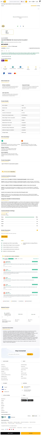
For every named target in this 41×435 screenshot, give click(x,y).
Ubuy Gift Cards (24, 374)
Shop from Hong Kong (24, 422)
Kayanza (2, 410)
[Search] (26, 1)
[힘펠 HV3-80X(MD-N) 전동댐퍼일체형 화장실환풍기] (7, 316)
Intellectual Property (5, 369)
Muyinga (2, 405)
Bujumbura (3, 398)
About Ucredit (23, 373)
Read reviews (35, 258)
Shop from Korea (32, 422)
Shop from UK (10, 422)
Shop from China (4, 423)
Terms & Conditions (12, 427)
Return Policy (23, 369)
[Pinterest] (13, 429)
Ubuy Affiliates (23, 378)
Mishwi (2, 403)
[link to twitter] (23, 26)
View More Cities (4, 412)
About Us (3, 364)
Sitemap (2, 371)
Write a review (4, 236)
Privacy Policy (19, 427)
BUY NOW (30, 433)
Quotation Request (4, 368)
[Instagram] (8, 429)
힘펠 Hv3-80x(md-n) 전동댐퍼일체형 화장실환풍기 (13, 3)
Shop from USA (3, 422)
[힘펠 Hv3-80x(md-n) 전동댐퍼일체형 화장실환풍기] (20, 17)
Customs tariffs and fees (5, 374)
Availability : (3, 48)
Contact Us (3, 366)
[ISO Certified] (11, 417)
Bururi (2, 408)
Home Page (3, 3)
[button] (30, 1)
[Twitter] (11, 429)
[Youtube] (10, 429)
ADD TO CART (10, 433)
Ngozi (2, 402)
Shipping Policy (4, 376)
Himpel (2, 5)
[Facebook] (6, 429)
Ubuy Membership (4, 379)
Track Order (3, 373)
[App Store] (24, 400)
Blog (22, 376)
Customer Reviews (24, 368)
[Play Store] (30, 400)
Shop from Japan (17, 422)
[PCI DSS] (3, 417)
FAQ (22, 371)
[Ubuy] (4, 1)
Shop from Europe (19, 423)
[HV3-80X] (20, 316)
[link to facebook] (20, 26)
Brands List (23, 366)
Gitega (2, 400)
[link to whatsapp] (17, 26)
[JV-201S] (33, 316)
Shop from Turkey (11, 423)
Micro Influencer (4, 378)
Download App (24, 364)
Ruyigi (2, 407)
